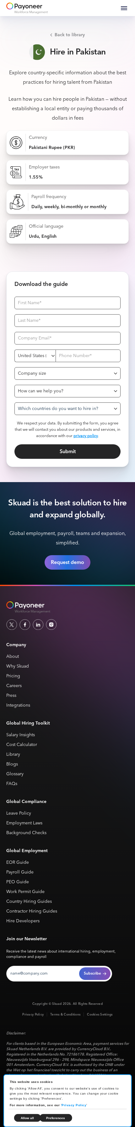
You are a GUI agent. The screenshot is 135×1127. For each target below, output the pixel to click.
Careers (14, 686)
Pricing (13, 676)
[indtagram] (51, 624)
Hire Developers (23, 921)
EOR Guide (17, 862)
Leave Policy (18, 813)
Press (11, 695)
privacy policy (85, 435)
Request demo (67, 562)
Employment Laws (24, 823)
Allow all (27, 1117)
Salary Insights (20, 735)
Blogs (12, 764)
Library (13, 754)
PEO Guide (17, 882)
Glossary (15, 774)
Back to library (70, 35)
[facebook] (24, 624)
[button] (124, 8)
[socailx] (11, 624)
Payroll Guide (20, 872)
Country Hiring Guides (29, 901)
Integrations (18, 705)
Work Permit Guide (25, 892)
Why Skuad (17, 666)
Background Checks (26, 833)
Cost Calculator (21, 745)
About (12, 656)
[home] (27, 8)
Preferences (55, 1117)
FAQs (11, 784)
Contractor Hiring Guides (31, 911)
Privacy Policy (74, 1105)
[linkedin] (38, 624)
